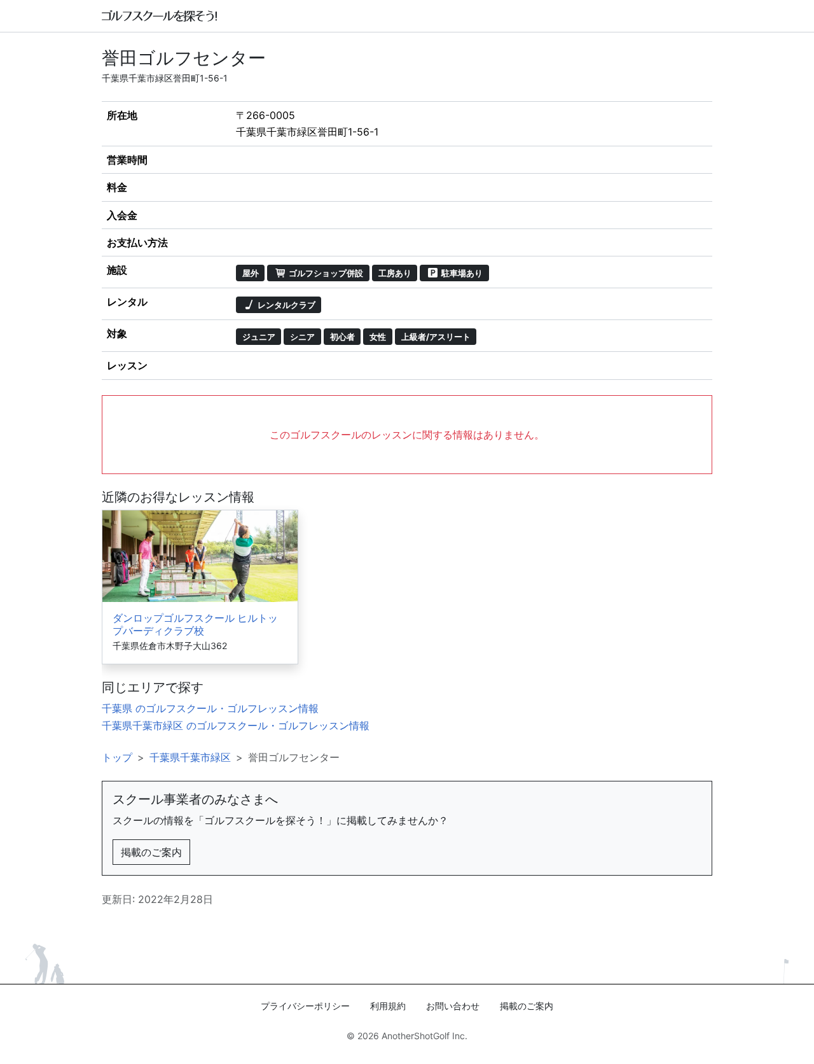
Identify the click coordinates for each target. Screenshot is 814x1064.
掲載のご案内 (151, 852)
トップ (117, 757)
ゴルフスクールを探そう (160, 16)
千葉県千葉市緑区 (190, 757)
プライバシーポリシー (305, 1005)
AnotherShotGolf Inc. (424, 1035)
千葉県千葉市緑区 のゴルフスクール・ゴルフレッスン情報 (235, 725)
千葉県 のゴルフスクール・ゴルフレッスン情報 (210, 708)
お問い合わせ (452, 1005)
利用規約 (388, 1005)
